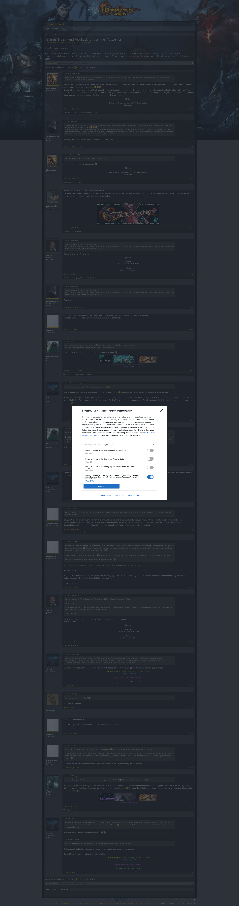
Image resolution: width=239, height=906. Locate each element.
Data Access (119, 495)
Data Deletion (105, 495)
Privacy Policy (133, 495)
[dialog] (119, 453)
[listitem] (119, 445)
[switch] (150, 450)
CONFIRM (101, 486)
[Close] (162, 411)
